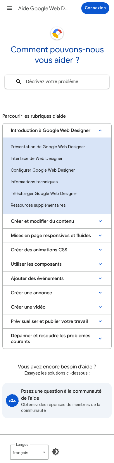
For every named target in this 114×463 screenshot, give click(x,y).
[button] (9, 8)
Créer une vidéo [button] (28, 307)
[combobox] (57, 82)
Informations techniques (34, 181)
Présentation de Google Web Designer (48, 146)
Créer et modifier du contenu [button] (42, 221)
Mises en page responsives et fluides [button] (51, 236)
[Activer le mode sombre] (56, 452)
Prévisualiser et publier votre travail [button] (49, 321)
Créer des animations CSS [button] (39, 250)
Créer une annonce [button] (31, 293)
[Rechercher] (19, 82)
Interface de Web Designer (37, 158)
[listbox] (29, 452)
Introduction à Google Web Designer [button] (50, 130)
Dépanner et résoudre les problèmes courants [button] (50, 338)
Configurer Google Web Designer (43, 170)
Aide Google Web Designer (44, 8)
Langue (22, 444)
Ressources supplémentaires (38, 205)
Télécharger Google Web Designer (44, 193)
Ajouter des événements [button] (37, 278)
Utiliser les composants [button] (36, 264)
